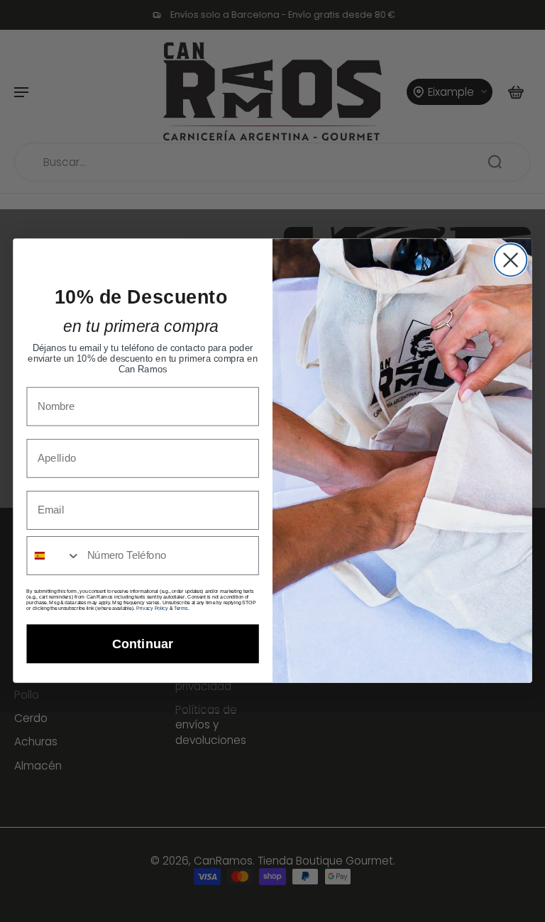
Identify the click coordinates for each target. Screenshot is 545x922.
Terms (181, 608)
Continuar (142, 644)
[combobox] (53, 556)
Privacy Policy (152, 608)
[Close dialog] (511, 260)
